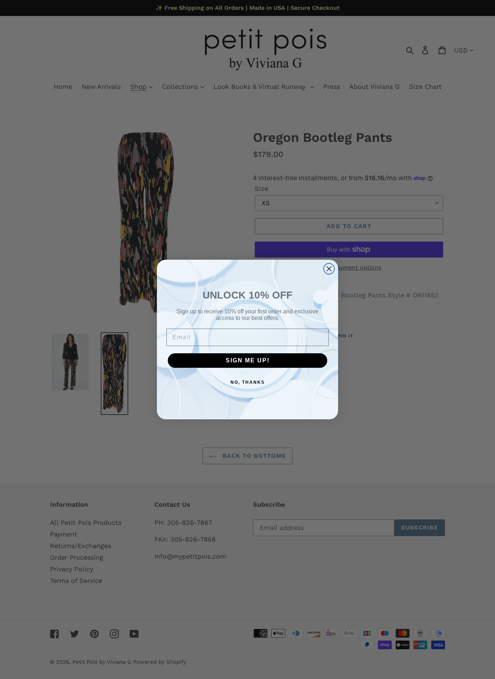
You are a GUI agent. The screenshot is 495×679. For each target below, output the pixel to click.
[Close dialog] (329, 268)
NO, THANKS (247, 382)
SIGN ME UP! (248, 360)
